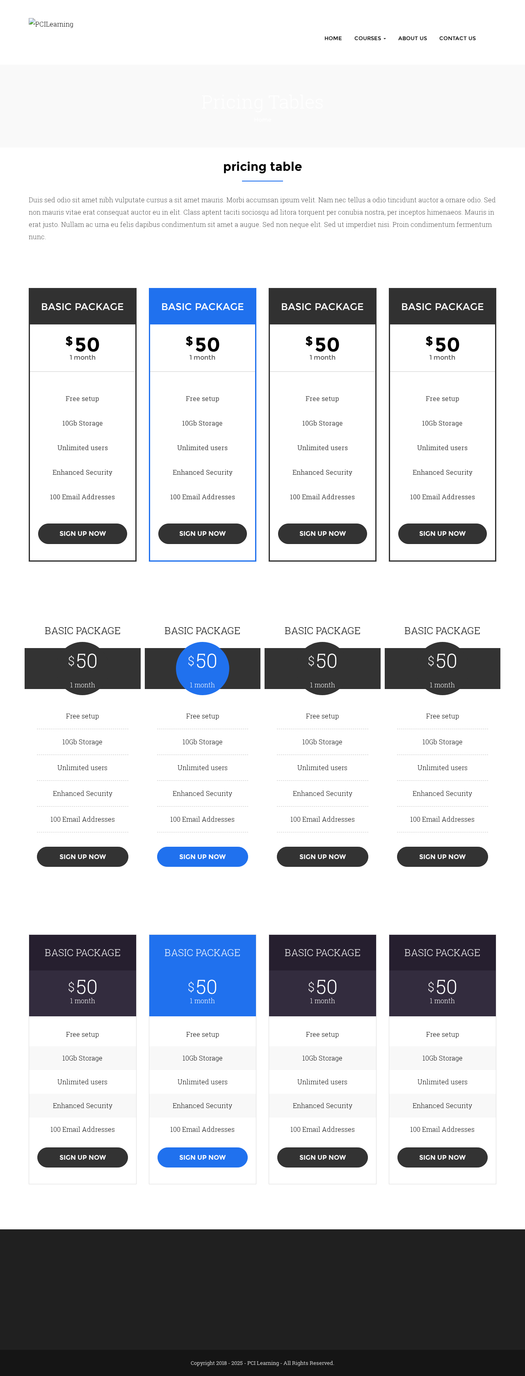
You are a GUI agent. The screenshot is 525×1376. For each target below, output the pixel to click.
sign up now (82, 533)
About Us (412, 38)
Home (333, 38)
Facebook (364, 1275)
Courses (368, 38)
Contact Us (457, 38)
